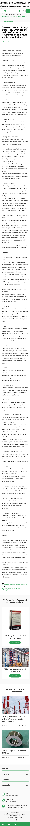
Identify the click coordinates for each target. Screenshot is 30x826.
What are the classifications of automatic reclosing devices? (13, 589)
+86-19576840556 (11, 801)
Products (5, 769)
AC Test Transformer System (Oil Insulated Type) (15, 670)
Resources (12, 14)
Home (6, 14)
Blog (18, 14)
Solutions (5, 774)
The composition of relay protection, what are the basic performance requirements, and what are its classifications (15, 19)
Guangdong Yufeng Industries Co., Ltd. (14, 814)
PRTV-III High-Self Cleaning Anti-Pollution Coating (15, 637)
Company (5, 780)
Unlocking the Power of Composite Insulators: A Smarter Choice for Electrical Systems (13, 719)
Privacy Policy (18, 817)
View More (22, 726)
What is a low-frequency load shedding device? (15, 584)
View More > (15, 642)
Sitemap (10, 817)
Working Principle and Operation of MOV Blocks (14, 752)
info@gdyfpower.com (12, 795)
